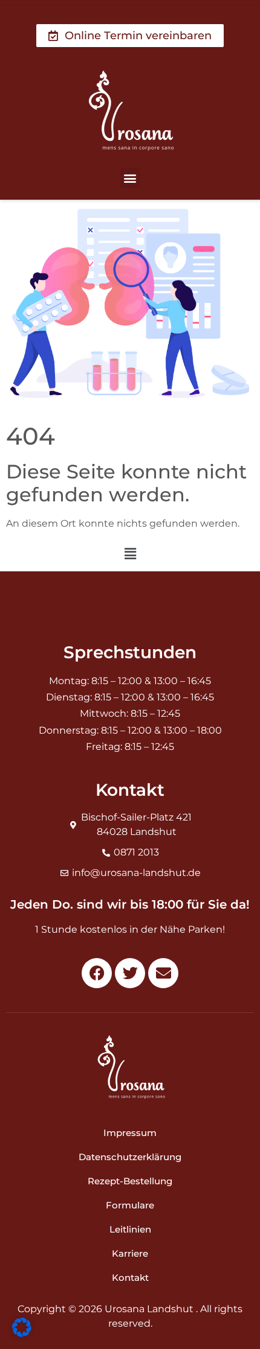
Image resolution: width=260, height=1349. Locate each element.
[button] (130, 178)
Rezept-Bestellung (130, 1181)
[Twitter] (130, 973)
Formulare (130, 1205)
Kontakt (130, 1277)
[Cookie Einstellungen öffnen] (21, 1333)
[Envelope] (163, 973)
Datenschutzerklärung (130, 1157)
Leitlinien (130, 1229)
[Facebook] (97, 973)
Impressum (130, 1132)
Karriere (130, 1253)
